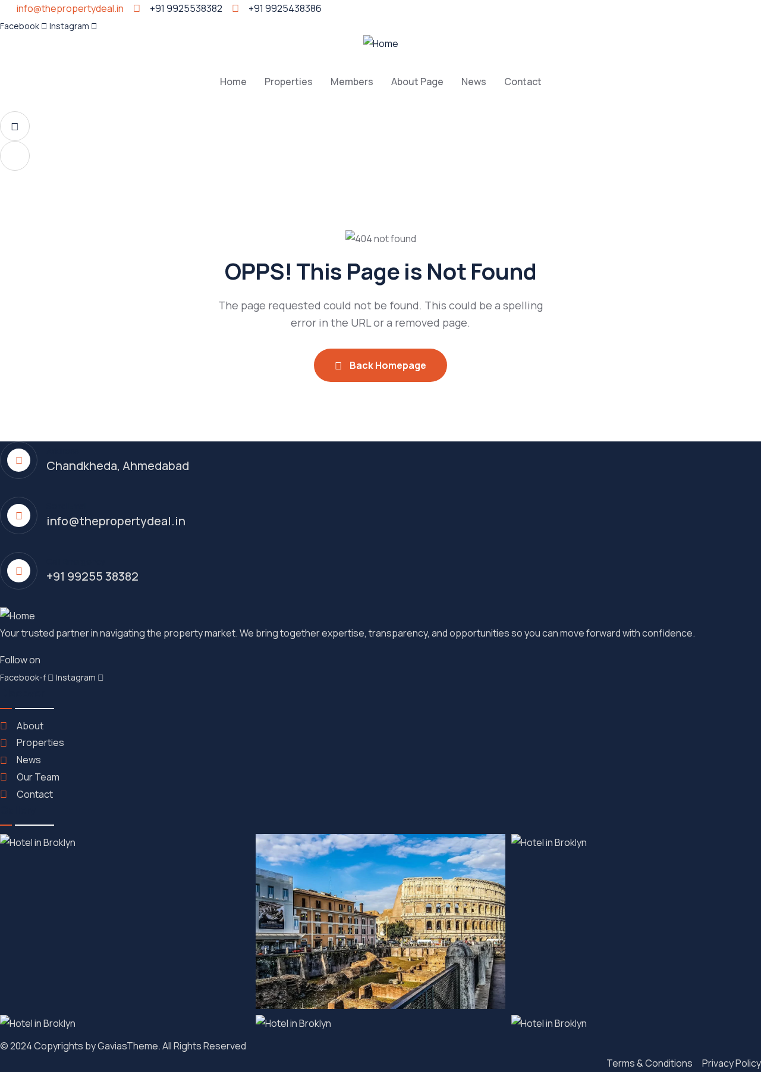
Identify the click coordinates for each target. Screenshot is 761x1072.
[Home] (380, 43)
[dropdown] (15, 126)
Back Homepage (387, 365)
